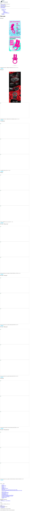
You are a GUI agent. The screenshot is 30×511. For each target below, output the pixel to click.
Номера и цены (4, 9)
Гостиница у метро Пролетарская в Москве (7, 495)
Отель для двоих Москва (5, 492)
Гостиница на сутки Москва (5, 496)
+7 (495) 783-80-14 (2, 7)
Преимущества (5, 12)
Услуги (4, 11)
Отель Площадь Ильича (5, 494)
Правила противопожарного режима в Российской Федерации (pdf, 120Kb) (12, 490)
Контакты (3, 14)
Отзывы (3, 13)
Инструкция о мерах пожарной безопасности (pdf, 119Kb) (9, 489)
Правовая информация (5, 488)
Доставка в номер (4, 497)
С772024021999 (2, 507)
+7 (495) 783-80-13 (2, 4)
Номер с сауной (4, 491)
